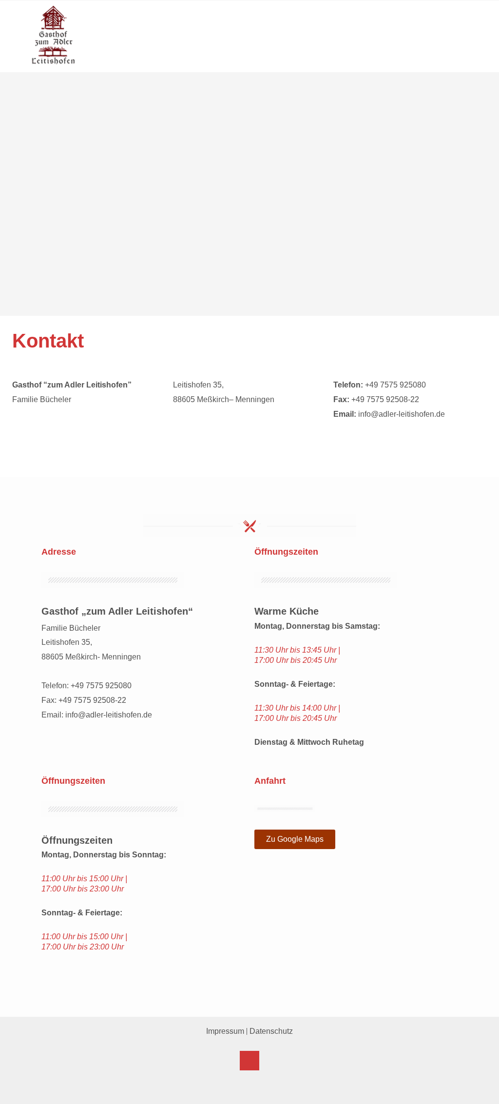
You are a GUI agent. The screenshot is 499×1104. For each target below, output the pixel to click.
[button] (473, 46)
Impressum (225, 1031)
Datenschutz (271, 1031)
